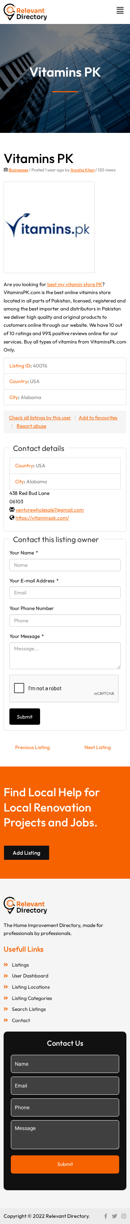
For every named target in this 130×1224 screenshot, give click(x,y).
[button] (120, 10)
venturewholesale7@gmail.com (50, 510)
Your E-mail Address (34, 580)
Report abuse (31, 426)
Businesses (18, 169)
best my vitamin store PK (74, 284)
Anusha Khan (82, 169)
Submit (24, 716)
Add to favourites (98, 417)
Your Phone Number (31, 608)
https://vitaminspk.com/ (42, 518)
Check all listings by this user (40, 417)
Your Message (26, 636)
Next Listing (97, 747)
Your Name (23, 552)
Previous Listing (32, 747)
